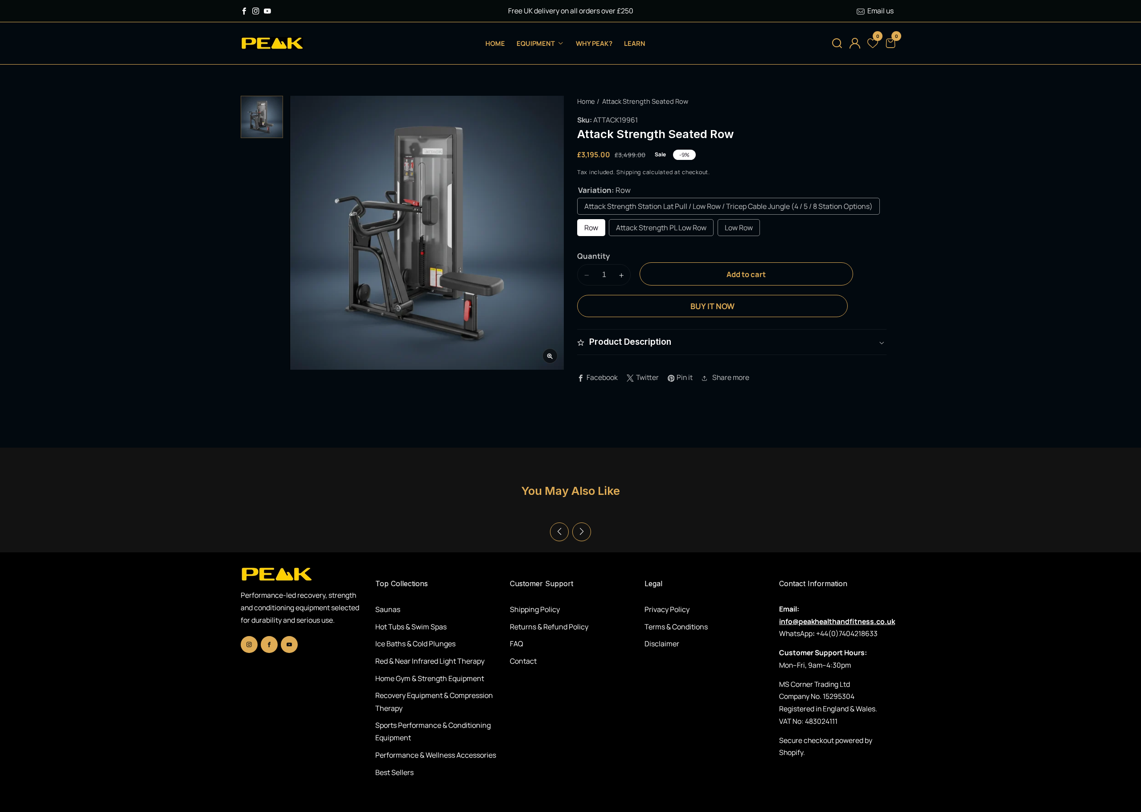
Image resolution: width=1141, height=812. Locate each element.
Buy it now (712, 306)
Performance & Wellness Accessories (435, 755)
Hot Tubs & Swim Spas (411, 627)
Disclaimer (661, 644)
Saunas (387, 609)
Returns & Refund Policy (549, 627)
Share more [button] (730, 378)
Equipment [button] (536, 43)
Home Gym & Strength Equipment (429, 678)
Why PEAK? (594, 43)
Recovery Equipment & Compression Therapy (434, 701)
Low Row (739, 228)
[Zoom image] (550, 356)
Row (591, 228)
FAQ (516, 644)
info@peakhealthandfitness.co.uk (837, 621)
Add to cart (746, 274)
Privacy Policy (667, 609)
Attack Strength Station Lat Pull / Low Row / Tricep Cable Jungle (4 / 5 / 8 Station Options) (728, 207)
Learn (634, 43)
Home (495, 43)
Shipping (628, 172)
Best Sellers (394, 772)
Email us (880, 11)
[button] (837, 43)
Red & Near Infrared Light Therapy (429, 661)
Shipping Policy (535, 609)
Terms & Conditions (676, 627)
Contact (523, 661)
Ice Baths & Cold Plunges (415, 644)
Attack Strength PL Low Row (661, 228)
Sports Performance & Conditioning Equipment (433, 731)
